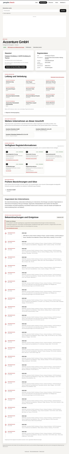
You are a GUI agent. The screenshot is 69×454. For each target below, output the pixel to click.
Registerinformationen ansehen (31, 172)
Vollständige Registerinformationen (57, 77)
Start (36, 2)
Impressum (27, 451)
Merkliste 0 (62, 2)
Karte (56, 2)
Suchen (63, 10)
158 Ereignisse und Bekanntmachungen (16, 47)
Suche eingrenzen (7, 13)
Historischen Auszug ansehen (31, 158)
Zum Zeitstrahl (8, 170)
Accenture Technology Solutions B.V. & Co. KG (17, 134)
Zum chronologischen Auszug (12, 228)
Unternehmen (43, 2)
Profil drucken (28, 47)
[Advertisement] (34, 26)
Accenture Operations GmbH (12, 129)
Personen (51, 2)
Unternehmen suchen (7, 8)
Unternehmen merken (37, 47)
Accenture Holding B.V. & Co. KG (43, 129)
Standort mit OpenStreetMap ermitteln (15, 67)
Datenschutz (41, 451)
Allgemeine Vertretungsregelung (12, 112)
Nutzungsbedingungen (34, 451)
